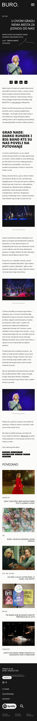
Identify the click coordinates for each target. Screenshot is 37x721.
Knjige (4, 611)
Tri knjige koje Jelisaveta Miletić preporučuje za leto (20, 616)
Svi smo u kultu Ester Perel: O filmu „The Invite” (21, 578)
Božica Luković (12, 40)
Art (3, 535)
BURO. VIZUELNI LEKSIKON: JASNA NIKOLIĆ (21, 540)
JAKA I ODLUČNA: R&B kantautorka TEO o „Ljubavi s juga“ (19, 502)
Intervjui (6, 497)
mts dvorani (16, 102)
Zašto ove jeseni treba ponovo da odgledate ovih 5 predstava (19, 654)
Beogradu (24, 436)
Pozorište (6, 649)
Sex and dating (8, 573)
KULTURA (5, 16)
